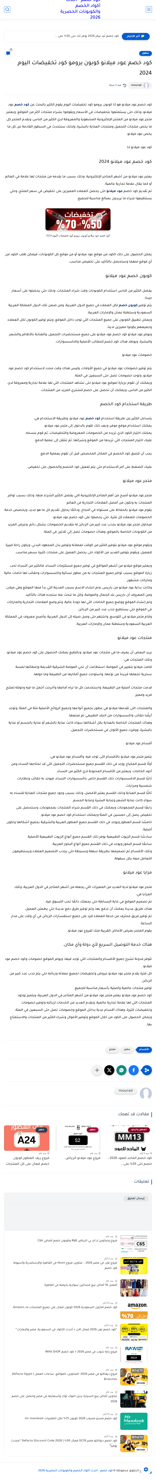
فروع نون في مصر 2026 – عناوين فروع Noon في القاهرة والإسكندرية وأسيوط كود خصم (65, 1266)
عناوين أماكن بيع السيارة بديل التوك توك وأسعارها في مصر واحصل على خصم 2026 (64, 1399)
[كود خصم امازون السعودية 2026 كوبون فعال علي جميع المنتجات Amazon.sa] (134, 1310)
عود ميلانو (114, 191)
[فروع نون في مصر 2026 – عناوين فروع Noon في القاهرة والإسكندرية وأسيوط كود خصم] (134, 1265)
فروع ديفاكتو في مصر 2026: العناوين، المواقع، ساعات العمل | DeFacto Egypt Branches (64, 1377)
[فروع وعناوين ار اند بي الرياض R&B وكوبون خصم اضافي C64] (134, 1243)
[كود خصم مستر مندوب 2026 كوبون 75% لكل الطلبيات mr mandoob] (134, 1421)
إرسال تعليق (136, 1198)
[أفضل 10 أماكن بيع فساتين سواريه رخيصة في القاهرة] (134, 1288)
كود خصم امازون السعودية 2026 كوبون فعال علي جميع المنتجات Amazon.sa (65, 1307)
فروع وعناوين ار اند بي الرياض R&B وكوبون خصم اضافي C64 (77, 1241)
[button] (134, 1070)
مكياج (112, 1049)
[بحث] (7, 9)
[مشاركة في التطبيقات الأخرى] (97, 1070)
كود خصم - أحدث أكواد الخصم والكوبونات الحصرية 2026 (75, 1471)
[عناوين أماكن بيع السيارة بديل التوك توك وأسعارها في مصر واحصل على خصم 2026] (134, 1399)
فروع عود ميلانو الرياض (83, 1158)
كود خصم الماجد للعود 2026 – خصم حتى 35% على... (129, 1161)
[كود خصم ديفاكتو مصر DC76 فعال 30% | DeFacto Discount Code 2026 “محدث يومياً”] (134, 1443)
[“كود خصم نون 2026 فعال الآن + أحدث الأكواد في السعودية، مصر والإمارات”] (134, 1332)
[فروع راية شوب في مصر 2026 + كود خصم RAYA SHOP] (134, 1354)
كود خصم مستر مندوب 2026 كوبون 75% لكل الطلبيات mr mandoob (71, 1418)
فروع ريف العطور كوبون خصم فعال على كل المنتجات (27, 1161)
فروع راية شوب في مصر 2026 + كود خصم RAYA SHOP (81, 1352)
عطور (145, 53)
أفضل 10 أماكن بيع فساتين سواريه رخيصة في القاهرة (80, 1285)
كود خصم (21, 105)
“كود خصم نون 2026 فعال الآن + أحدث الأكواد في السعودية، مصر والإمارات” (66, 1329)
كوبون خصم (128, 305)
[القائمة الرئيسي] (149, 9)
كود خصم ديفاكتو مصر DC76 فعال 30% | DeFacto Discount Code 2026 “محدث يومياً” (64, 1443)
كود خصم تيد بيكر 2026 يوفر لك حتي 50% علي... (87, 36)
